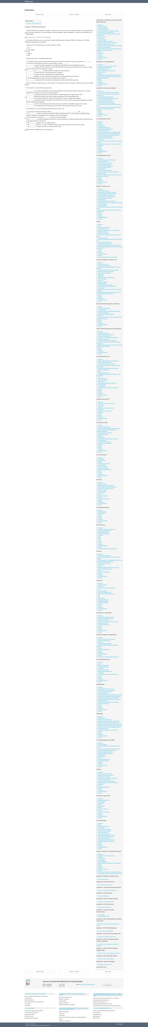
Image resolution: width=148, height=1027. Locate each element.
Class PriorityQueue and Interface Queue (106, 593)
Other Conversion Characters (104, 833)
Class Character (101, 860)
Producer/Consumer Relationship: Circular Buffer (108, 697)
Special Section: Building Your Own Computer (107, 257)
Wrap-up (99, 516)
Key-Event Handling (102, 384)
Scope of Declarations (102, 204)
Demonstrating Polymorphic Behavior (105, 334)
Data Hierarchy (101, 459)
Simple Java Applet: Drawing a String (105, 618)
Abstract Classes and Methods (104, 336)
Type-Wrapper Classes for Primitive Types (106, 529)
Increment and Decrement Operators (105, 138)
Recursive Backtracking (103, 495)
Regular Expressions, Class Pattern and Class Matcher (109, 863)
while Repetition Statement (103, 130)
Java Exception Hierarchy (103, 434)
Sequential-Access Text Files (104, 463)
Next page (108, 14)
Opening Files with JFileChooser (104, 469)
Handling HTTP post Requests (104, 779)
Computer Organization (103, 27)
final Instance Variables (103, 281)
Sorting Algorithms (101, 513)
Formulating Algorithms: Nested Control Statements (108, 135)
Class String (100, 857)
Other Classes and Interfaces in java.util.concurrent (108, 702)
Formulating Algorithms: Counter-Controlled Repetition (109, 132)
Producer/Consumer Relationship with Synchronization (109, 696)
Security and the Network (103, 728)
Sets (99, 595)
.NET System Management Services (102, 1008)
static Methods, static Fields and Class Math (107, 192)
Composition (100, 274)
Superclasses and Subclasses (104, 308)
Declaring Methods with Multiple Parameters (107, 193)
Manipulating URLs (102, 718)
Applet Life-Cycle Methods (103, 620)
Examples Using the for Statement (105, 162)
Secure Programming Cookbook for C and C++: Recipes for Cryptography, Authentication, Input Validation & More (107, 994)
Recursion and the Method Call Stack (105, 488)
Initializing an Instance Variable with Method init (108, 621)
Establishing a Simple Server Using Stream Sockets (108, 721)
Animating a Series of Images (104, 640)
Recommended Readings (103, 760)
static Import (100, 280)
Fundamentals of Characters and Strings (106, 855)
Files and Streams (101, 460)
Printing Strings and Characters (104, 830)
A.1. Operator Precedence (103, 879)
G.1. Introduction (101, 914)
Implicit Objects (101, 803)
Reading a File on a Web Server (104, 719)
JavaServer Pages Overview (104, 800)
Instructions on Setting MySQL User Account (107, 750)
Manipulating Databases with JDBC (105, 753)
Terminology (100, 56)
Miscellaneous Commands (31, 1018)
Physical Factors (29, 1016)
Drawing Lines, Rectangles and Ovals (106, 408)
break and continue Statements (104, 167)
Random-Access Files (102, 466)
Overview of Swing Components (104, 362)
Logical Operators (101, 168)
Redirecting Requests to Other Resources (106, 781)
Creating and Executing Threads (104, 691)
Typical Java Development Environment (106, 44)
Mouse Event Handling (102, 380)
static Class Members (102, 278)
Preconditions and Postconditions (105, 443)
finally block (100, 435)
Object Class (100, 315)
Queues (99, 538)
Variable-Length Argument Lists (104, 242)
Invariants (100, 514)
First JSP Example (101, 801)
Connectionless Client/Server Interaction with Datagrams (109, 725)
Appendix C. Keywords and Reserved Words (107, 890)
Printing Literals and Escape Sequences (106, 839)
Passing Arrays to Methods (103, 233)
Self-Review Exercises (102, 57)
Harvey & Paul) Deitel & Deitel (87, 984)
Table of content (74, 14)
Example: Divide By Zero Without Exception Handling (109, 428)
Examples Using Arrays (103, 228)
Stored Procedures (102, 754)
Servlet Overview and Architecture (105, 773)
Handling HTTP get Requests (104, 776)
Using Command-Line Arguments (105, 243)
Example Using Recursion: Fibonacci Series (107, 487)
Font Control (100, 406)
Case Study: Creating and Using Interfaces (107, 340)
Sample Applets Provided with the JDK (106, 617)
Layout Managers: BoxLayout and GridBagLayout (108, 674)
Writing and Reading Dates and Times (102, 1003)
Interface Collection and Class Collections (106, 587)
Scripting (100, 804)
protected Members (102, 309)
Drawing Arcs (100, 409)
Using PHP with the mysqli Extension (34, 1001)
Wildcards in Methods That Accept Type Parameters (108, 567)
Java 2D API (100, 412)
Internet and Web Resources (104, 498)
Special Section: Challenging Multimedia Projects (108, 656)
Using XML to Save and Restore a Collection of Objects (107, 1005)
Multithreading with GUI (103, 700)
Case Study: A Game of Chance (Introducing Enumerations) (110, 202)
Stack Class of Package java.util (104, 592)
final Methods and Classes (103, 339)
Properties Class (101, 598)
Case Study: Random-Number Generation (106, 201)
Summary (100, 54)
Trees (99, 539)
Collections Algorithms (102, 590)
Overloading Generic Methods (104, 563)
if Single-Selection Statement (104, 127)
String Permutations (102, 491)
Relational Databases (102, 744)
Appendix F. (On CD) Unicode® (104, 907)
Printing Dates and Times (103, 832)
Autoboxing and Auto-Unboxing (104, 530)
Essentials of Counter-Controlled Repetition (107, 159)
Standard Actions (101, 806)
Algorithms (100, 123)
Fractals (99, 494)
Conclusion (27, 1003)
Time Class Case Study (103, 264)
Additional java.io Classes (103, 468)
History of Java (101, 38)
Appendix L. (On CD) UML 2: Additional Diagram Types (109, 953)
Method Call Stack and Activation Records (106, 196)
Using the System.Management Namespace (104, 1010)
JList (99, 377)
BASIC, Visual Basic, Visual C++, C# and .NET (107, 42)
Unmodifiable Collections (103, 601)
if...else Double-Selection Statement (105, 129)
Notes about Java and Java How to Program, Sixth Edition (110, 45)
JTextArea (100, 389)
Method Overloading (102, 205)
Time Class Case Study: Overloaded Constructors (108, 270)
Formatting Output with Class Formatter (106, 841)
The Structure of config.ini (31, 1012)
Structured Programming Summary (105, 170)
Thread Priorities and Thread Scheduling (106, 690)
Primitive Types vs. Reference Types (105, 99)
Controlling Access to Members (104, 265)
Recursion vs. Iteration (102, 490)
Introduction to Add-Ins (65, 1020)
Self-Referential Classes (103, 532)
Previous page (40, 14)
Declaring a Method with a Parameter (105, 96)
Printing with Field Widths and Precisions (106, 835)
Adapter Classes (101, 381)
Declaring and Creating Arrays (104, 227)
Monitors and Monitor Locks (103, 703)
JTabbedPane (101, 672)
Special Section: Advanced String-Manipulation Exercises (110, 872)
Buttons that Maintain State (103, 372)
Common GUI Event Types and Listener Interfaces (108, 368)
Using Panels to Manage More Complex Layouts (108, 387)
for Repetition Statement (103, 161)
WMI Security (96, 1018)
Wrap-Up (100, 51)
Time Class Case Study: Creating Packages (107, 286)
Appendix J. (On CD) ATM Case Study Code (107, 936)
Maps (99, 596)
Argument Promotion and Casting (105, 198)
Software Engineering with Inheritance (106, 314)
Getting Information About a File (101, 1000)
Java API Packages (102, 199)
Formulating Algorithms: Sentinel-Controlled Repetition (109, 133)
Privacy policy (120, 1024)
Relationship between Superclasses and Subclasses (109, 311)
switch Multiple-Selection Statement (105, 165)
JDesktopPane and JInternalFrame (105, 671)
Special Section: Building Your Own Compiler (107, 548)
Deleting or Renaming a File (100, 1001)
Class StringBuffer (101, 858)
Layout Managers (101, 386)
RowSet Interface (101, 756)
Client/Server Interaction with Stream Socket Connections (110, 724)
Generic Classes (101, 564)
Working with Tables (64, 1011)
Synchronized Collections (103, 599)
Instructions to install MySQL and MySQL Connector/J (109, 748)
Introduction (100, 25)
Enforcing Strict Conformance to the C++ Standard (106, 998)
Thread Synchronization (103, 693)
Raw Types (100, 566)
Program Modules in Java (103, 190)
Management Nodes (30, 1014)
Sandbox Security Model (103, 623)
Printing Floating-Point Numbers (104, 829)
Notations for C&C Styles (65, 997)
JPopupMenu (100, 668)
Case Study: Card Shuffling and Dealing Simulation (108, 230)
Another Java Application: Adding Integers (106, 70)
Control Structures (101, 126)
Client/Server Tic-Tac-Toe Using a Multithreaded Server (109, 727)
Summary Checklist (64, 999)
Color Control (100, 405)
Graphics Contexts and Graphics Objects (106, 403)
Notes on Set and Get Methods (104, 273)
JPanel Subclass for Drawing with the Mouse (107, 383)
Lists (99, 589)
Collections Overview (102, 584)
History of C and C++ (102, 36)
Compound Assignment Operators (105, 136)
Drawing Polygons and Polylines (104, 410)
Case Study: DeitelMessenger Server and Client (108, 730)
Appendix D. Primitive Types (104, 895)
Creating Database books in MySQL (105, 751)
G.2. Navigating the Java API (104, 916)
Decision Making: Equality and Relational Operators (108, 75)
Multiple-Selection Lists (103, 378)
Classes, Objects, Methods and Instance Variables (108, 92)
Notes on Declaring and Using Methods (106, 195)
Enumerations (101, 275)
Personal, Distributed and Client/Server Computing (108, 30)
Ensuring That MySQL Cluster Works (34, 1010)
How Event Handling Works (103, 369)
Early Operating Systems (103, 29)
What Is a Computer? (102, 26)
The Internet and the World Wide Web (105, 32)
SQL (99, 747)
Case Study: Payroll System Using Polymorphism (108, 337)
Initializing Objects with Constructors (105, 101)
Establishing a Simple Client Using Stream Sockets (108, 722)
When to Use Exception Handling (105, 432)
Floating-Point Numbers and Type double (106, 102)
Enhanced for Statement (103, 231)
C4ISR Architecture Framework (67, 1004)
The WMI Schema (97, 1014)
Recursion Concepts (102, 484)
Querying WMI (96, 1012)
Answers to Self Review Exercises (34, 23)
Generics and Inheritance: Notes (104, 569)
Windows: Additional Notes (103, 665)
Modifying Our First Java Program (105, 67)
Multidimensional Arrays (103, 237)
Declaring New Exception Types (104, 441)
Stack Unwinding (101, 437)
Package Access (101, 287)
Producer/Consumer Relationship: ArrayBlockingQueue (109, 699)
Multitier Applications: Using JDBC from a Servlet (108, 782)
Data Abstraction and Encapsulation (105, 284)
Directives (100, 807)
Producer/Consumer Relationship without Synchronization (110, 694)
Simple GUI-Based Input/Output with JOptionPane (108, 360)
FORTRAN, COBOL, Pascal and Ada (105, 41)
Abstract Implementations (103, 602)
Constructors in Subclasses (103, 312)
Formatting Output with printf (104, 826)
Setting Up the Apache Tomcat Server (105, 775)
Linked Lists (100, 535)
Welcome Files (101, 784)
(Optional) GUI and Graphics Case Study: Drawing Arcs (109, 245)
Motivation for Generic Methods (104, 555)
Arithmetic (100, 73)
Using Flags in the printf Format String (106, 836)
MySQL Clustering (29, 1008)
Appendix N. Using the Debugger (105, 964)
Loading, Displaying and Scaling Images (106, 639)
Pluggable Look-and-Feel (103, 669)
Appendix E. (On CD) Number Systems (106, 901)
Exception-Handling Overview (104, 426)
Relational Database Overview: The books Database (109, 745)
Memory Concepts (101, 72)
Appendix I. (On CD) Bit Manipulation (105, 930)
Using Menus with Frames (103, 666)
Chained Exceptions (102, 440)
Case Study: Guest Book (103, 809)
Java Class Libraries (102, 39)
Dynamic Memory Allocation (103, 533)
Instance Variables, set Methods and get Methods (108, 98)
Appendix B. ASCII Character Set (104, 884)
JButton (99, 371)
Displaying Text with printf (103, 69)
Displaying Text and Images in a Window (106, 363)
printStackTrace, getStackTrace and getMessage (108, 438)
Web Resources (101, 53)
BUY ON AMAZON (107, 985)
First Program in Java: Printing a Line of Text (107, 66)
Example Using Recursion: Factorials (105, 485)
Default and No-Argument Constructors (106, 271)
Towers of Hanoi (101, 492)
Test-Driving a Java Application (104, 47)
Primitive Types (101, 139)
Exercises (100, 59)
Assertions (100, 444)
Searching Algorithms (102, 511)
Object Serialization (102, 465)
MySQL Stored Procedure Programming (35, 993)
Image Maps (100, 642)
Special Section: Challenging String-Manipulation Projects (110, 873)
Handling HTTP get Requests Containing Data (107, 778)
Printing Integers (101, 827)
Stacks (99, 536)
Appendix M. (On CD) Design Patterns (106, 958)
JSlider (99, 663)
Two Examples (62, 1000)
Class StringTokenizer (102, 861)
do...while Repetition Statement (104, 164)
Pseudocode (100, 124)
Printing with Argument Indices (104, 838)
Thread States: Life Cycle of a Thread (105, 688)
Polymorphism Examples (103, 333)
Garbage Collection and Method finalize (106, 277)
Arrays (99, 226)
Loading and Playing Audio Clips (105, 643)
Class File (100, 462)
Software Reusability (102, 283)
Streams (99, 824)
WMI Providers (96, 1016)
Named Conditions (29, 999)
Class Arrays (100, 586)
